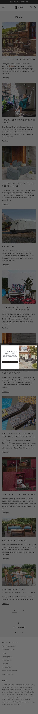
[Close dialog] (36, 346)
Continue (10, 361)
